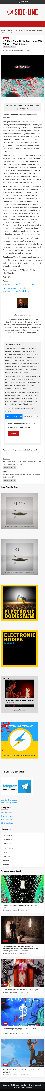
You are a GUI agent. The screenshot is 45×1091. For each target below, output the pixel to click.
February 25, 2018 (24, 50)
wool (15, 288)
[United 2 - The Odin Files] (19, 557)
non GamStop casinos (9, 800)
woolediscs (24, 291)
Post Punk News (6, 812)
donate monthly (15, 416)
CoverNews (17, 1088)
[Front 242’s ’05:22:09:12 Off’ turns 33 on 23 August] (22, 973)
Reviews (6, 38)
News (5, 852)
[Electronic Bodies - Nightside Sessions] (19, 603)
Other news (7, 856)
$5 (11, 428)
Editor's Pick (7, 844)
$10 (15, 428)
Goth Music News (7, 819)
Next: (21, 474)
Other (27, 428)
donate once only (32, 416)
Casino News (7, 835)
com (17, 284)
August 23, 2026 (23, 953)
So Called (28, 450)
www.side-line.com (11, 337)
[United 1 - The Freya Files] (19, 511)
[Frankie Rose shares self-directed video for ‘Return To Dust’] (22, 889)
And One (9, 450)
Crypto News (7, 840)
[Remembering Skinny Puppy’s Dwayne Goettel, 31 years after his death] (22, 1012)
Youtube (6, 864)
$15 (21, 428)
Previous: (22, 461)
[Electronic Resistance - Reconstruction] (19, 694)
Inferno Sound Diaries (11, 50)
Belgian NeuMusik (19, 450)
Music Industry (8, 848)
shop (22, 288)
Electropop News (7, 823)
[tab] (14, 416)
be (25, 288)
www (5, 284)
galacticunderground (28, 284)
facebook (11, 284)
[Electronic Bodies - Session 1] (19, 648)
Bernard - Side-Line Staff (11, 910)
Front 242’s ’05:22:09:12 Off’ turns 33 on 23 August (21, 990)
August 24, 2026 (24, 910)
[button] (3, 23)
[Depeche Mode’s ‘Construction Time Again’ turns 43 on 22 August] (22, 1053)
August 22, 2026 (24, 1075)
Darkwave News (7, 816)
